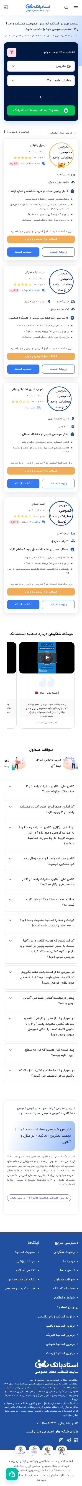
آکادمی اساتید (25, 1270)
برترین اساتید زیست (60, 1353)
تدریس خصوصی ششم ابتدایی (53, 1395)
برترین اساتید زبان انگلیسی (56, 1316)
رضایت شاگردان (64, 1252)
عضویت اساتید (25, 1252)
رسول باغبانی (37, 145)
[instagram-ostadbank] (61, 1440)
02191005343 (46, 1423)
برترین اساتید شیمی (60, 1344)
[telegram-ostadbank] (69, 1440)
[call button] (11, 1474)
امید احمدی (38, 504)
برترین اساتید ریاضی (60, 1326)
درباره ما (69, 1261)
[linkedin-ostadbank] (76, 1440)
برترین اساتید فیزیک (60, 1335)
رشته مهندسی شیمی (40, 1108)
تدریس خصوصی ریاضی (25, 1387)
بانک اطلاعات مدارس (22, 1279)
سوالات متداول (64, 1279)
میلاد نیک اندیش (35, 272)
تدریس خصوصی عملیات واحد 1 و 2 (39, 1113)
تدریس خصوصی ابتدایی (40, 1391)
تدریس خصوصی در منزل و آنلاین (45, 1384)
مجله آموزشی (26, 1261)
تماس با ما (67, 1270)
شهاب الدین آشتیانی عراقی (27, 389)
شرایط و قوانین (64, 1298)
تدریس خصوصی (65, 1108)
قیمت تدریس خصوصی (20, 1288)
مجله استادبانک (64, 1288)
